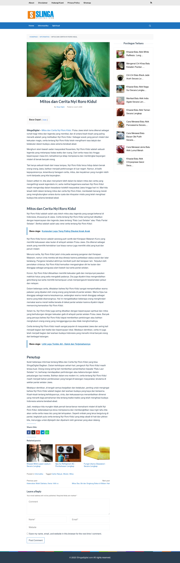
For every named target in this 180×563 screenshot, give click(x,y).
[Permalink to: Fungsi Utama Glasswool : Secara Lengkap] (97, 453)
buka (45, 119)
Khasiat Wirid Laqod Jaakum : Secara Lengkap (39, 464)
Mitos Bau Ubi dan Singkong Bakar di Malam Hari (91, 482)
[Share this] (29, 432)
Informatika (39, 474)
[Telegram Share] (43, 432)
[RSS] (151, 3)
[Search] (150, 25)
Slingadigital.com (85, 557)
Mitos (71, 474)
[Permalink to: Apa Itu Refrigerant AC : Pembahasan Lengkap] (68, 453)
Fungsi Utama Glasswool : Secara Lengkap (95, 464)
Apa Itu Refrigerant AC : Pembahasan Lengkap (65, 464)
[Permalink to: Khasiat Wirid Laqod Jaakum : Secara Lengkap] (40, 453)
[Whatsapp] (47, 432)
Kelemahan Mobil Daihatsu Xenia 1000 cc (43, 482)
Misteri (65, 474)
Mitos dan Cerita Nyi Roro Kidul (56, 130)
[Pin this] (38, 432)
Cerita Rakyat (57, 474)
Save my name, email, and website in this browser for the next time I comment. (65, 533)
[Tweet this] (33, 432)
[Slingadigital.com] (41, 14)
